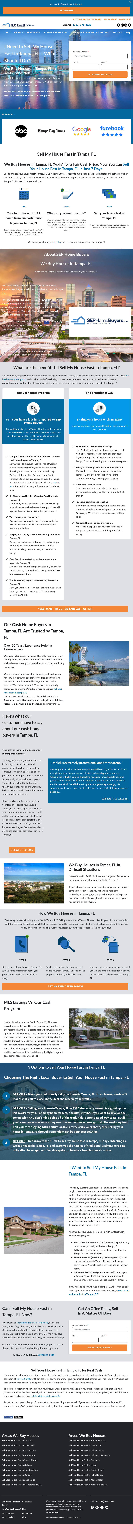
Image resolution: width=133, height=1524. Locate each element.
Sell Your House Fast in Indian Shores (86, 1450)
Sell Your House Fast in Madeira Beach (86, 1440)
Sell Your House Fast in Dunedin (17, 1475)
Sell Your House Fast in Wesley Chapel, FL (88, 1484)
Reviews (117, 32)
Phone (75, 62)
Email (104, 62)
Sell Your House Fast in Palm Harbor (85, 1475)
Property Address (81, 51)
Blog (24, 1517)
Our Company (110, 19)
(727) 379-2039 (82, 25)
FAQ (128, 32)
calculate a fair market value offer (44, 1396)
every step (56, 242)
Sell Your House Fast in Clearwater (84, 1445)
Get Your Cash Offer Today (87, 19)
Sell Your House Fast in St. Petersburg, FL (22, 1484)
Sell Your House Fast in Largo (82, 1465)
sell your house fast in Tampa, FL (32, 1322)
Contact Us (125, 19)
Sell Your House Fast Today (11, 1503)
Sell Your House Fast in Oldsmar (17, 1465)
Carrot (78, 1517)
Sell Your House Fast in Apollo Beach (85, 1480)
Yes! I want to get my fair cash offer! (65, 609)
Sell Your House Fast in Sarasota (17, 1440)
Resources (27, 1513)
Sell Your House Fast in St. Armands (19, 1450)
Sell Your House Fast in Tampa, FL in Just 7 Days (79, 166)
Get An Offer (66, 10)
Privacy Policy (8, 1517)
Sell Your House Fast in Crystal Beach (86, 1470)
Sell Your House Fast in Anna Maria (18, 1480)
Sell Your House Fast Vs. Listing (89, 32)
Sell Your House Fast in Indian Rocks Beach (89, 1455)
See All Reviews (22, 850)
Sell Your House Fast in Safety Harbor (20, 1460)
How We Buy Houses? (55, 32)
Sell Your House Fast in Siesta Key (18, 1445)
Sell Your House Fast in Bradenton (18, 1455)
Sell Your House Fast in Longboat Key (20, 1470)
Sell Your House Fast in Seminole (84, 1460)
